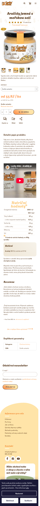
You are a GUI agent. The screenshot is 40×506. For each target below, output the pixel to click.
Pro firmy (8, 422)
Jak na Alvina (9, 425)
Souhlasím (28, 500)
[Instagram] (12, 458)
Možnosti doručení (7, 106)
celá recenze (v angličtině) (22, 319)
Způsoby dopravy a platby (13, 427)
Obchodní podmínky (11, 430)
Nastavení (19, 493)
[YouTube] (18, 458)
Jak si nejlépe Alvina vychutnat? (17, 329)
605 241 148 (8, 454)
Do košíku (25, 112)
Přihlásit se (10, 387)
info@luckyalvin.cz (11, 452)
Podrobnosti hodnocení (20, 25)
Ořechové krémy (25, 344)
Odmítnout (10, 500)
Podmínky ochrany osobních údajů (16, 433)
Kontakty (8, 436)
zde (27, 488)
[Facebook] (7, 458)
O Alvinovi (8, 419)
